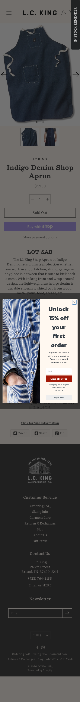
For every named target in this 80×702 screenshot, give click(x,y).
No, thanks (59, 397)
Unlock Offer (58, 379)
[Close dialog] (74, 302)
